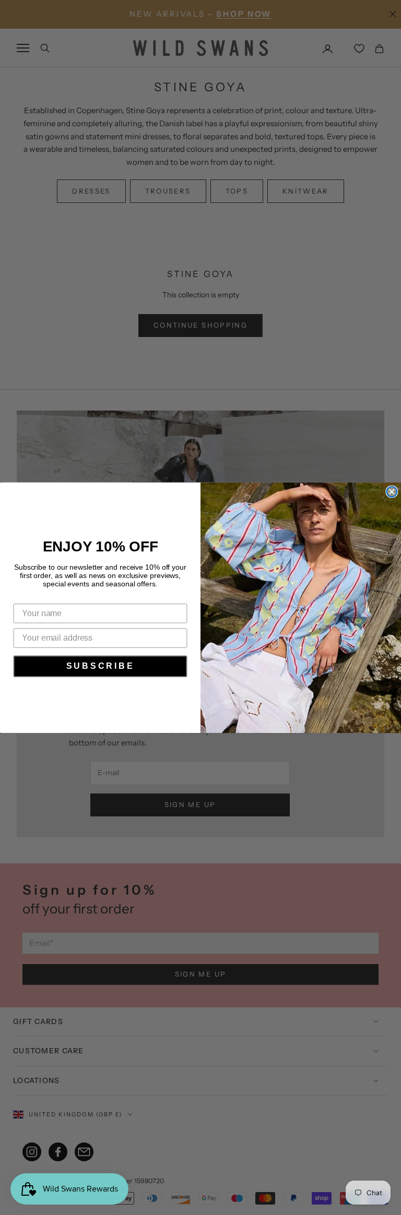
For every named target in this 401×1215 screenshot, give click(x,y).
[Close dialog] (391, 491)
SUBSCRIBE (100, 665)
